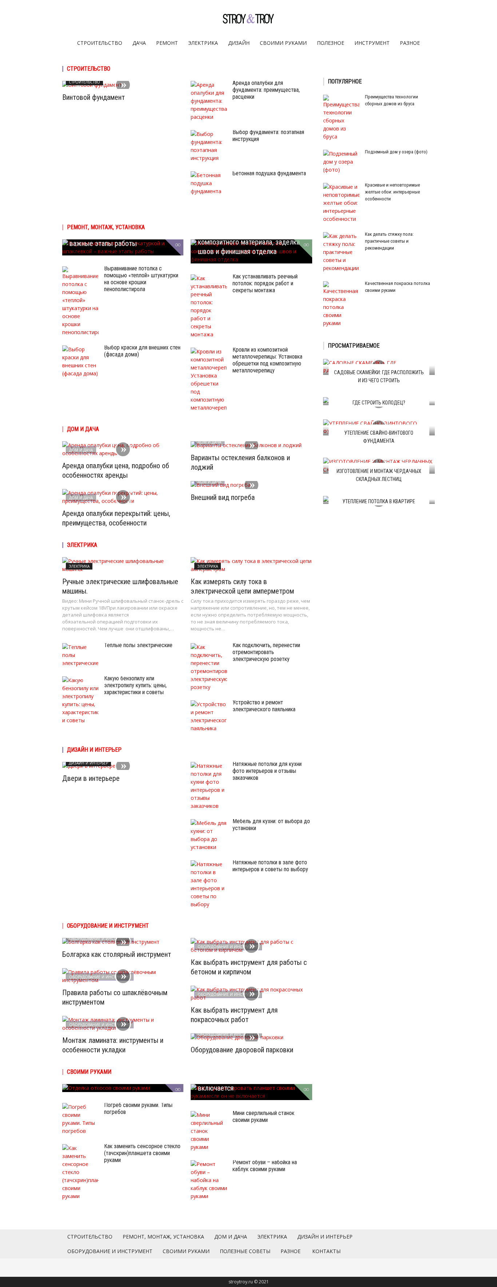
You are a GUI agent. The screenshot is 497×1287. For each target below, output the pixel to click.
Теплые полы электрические (138, 645)
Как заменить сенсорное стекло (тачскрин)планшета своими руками (142, 1153)
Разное (410, 42)
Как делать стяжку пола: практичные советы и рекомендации (389, 241)
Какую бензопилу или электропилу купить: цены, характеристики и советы (135, 685)
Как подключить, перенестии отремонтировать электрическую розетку (266, 652)
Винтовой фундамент (93, 97)
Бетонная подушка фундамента (269, 173)
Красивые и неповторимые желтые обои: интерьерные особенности (392, 192)
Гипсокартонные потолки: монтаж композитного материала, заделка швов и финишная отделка (249, 242)
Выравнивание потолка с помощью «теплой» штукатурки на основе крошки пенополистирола (141, 279)
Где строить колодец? (379, 403)
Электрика (203, 42)
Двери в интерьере (91, 778)
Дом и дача (83, 429)
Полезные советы (245, 1251)
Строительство (99, 42)
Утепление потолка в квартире (378, 501)
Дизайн (239, 42)
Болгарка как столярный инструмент (116, 954)
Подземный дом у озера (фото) (396, 151)
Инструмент (372, 42)
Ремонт (167, 42)
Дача (139, 42)
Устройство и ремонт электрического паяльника (263, 706)
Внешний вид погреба (223, 497)
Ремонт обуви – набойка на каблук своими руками (264, 1166)
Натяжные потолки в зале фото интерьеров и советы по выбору (270, 866)
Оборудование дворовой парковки (242, 1049)
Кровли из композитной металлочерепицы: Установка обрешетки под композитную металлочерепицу (267, 360)
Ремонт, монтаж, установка (106, 227)
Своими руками (283, 42)
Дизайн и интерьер (94, 749)
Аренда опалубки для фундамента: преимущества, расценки (266, 89)
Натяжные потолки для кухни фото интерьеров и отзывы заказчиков (267, 770)
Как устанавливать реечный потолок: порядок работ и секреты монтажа (265, 283)
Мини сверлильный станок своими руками (263, 1116)
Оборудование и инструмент (108, 925)
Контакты (326, 1251)
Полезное (330, 42)
